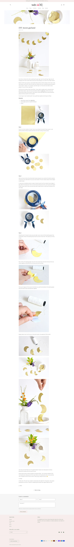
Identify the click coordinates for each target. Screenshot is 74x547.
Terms (10, 526)
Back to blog (37, 490)
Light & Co (43, 90)
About (10, 524)
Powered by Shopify (18, 544)
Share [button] (21, 485)
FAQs (10, 522)
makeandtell (13, 544)
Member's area (11, 521)
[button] (10, 5)
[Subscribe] (26, 532)
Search (10, 519)
